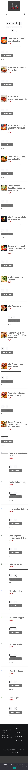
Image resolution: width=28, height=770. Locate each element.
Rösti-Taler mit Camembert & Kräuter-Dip (17, 97)
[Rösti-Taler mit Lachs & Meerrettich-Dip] (4, 40)
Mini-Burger (14, 697)
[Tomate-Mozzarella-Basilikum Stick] (4, 456)
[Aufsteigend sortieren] (20, 23)
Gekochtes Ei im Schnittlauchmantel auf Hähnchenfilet (16, 188)
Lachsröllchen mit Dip (17, 482)
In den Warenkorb (8, 55)
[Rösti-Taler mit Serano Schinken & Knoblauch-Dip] (4, 127)
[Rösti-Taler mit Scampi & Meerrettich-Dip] (4, 159)
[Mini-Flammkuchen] (4, 308)
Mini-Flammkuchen (15, 306)
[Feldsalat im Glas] (4, 567)
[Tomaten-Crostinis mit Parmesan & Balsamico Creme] (4, 248)
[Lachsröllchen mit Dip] (4, 485)
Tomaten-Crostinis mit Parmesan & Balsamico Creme (16, 248)
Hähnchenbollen (15, 591)
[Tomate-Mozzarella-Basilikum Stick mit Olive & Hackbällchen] (4, 424)
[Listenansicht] (15, 30)
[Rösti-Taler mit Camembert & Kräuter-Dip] (4, 98)
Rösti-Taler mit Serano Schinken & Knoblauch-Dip (17, 127)
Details (3, 59)
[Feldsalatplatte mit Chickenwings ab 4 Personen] (4, 538)
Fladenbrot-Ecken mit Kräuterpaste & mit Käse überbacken (17, 335)
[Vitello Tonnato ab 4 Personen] (4, 279)
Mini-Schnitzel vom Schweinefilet (15, 365)
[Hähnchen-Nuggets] (4, 620)
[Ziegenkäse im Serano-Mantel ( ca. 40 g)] (4, 395)
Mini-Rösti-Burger (16, 671)
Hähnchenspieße (15, 644)
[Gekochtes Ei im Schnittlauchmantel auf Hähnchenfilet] (4, 188)
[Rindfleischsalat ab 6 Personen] (4, 511)
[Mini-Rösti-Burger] (4, 673)
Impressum (19, 736)
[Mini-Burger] (4, 700)
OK (14, 768)
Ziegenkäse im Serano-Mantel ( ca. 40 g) (16, 394)
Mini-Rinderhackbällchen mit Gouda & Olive (17, 218)
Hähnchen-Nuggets (16, 618)
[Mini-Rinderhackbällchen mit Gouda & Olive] (4, 219)
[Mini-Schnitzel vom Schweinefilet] (4, 366)
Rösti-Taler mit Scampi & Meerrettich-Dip (17, 158)
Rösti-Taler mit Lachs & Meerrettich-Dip (17, 39)
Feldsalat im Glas (15, 564)
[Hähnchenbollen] (4, 593)
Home (17, 729)
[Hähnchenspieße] (4, 647)
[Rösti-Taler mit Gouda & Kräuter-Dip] (4, 69)
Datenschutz (19, 740)
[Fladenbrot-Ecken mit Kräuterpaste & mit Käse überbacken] (4, 335)
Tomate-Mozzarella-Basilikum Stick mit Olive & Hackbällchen (17, 424)
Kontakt (18, 732)
